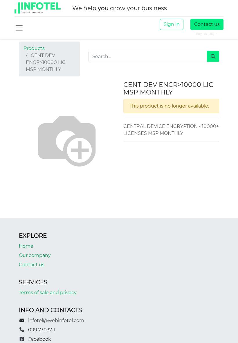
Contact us (207, 24)
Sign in (172, 24)
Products (34, 48)
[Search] (213, 56)
